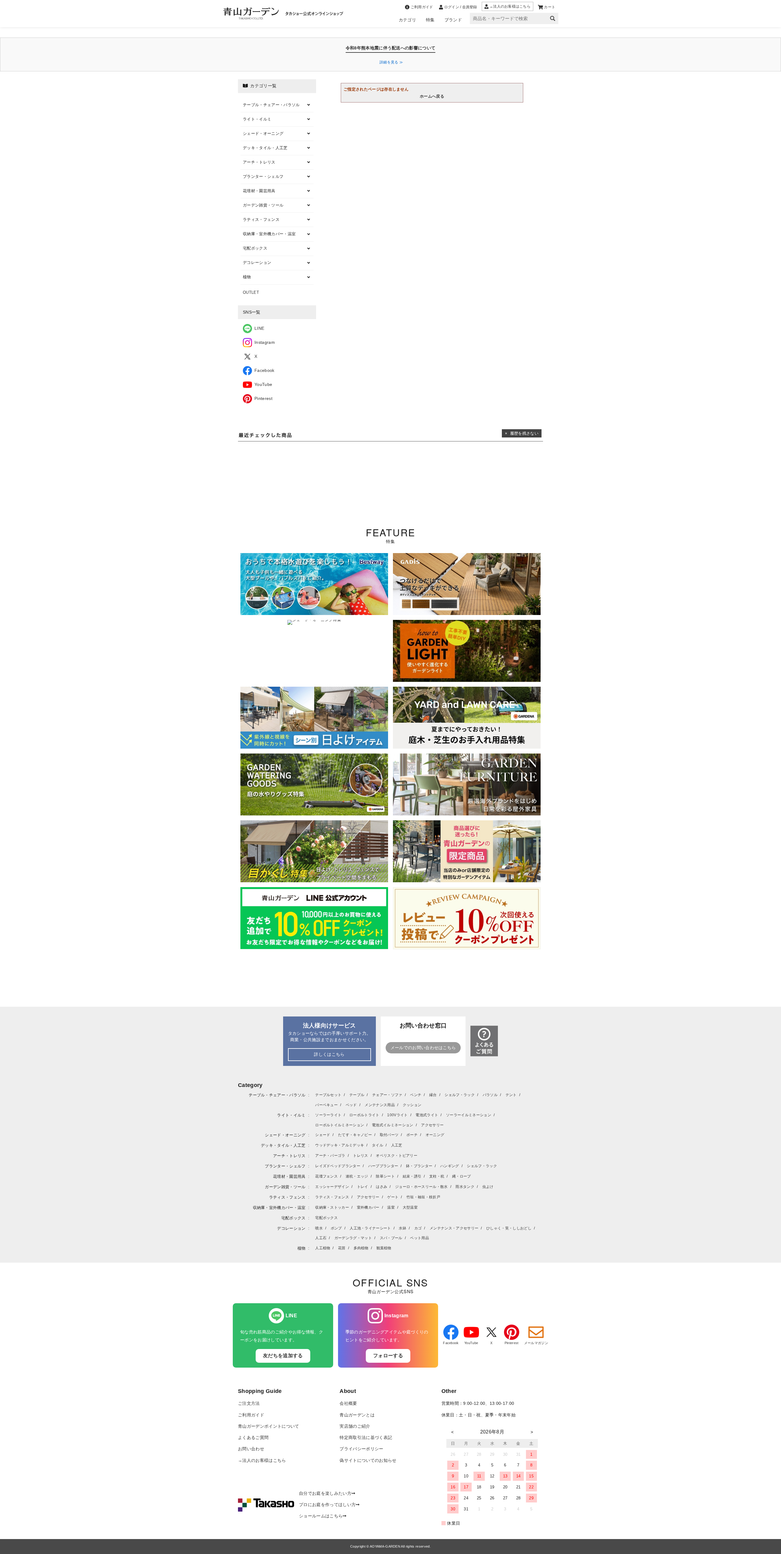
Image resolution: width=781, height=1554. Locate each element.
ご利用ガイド (251, 1415)
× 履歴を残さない (521, 433)
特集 (430, 19)
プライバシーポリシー (361, 1449)
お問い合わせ (251, 1449)
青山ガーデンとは (357, 1415)
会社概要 (348, 1403)
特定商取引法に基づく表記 (366, 1437)
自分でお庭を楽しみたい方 (325, 1493)
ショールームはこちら (321, 1516)
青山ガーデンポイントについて (268, 1426)
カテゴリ (407, 19)
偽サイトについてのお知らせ (368, 1460)
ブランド (453, 19)
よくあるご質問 (253, 1437)
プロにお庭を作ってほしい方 (327, 1504)
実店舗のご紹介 (355, 1426)
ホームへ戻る (432, 96)
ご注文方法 (249, 1403)
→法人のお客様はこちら (262, 1460)
